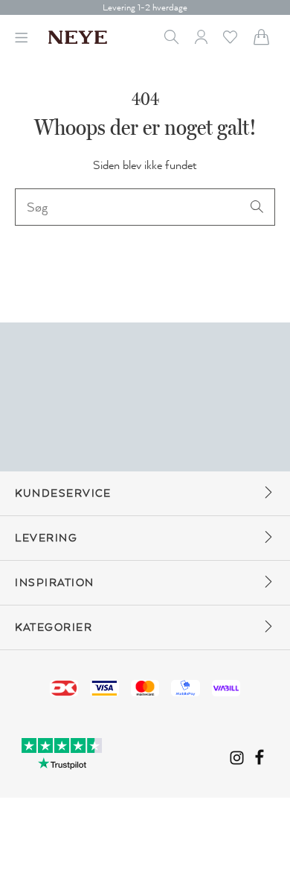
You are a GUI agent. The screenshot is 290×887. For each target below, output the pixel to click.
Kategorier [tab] (53, 627)
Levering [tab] (46, 538)
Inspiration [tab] (54, 582)
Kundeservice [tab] (63, 493)
